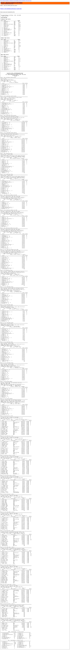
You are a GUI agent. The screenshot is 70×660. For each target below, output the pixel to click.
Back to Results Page (20, 0)
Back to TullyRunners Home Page (12, 0)
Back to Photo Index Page (27, 0)
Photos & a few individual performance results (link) (11, 8)
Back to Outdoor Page (4, 0)
